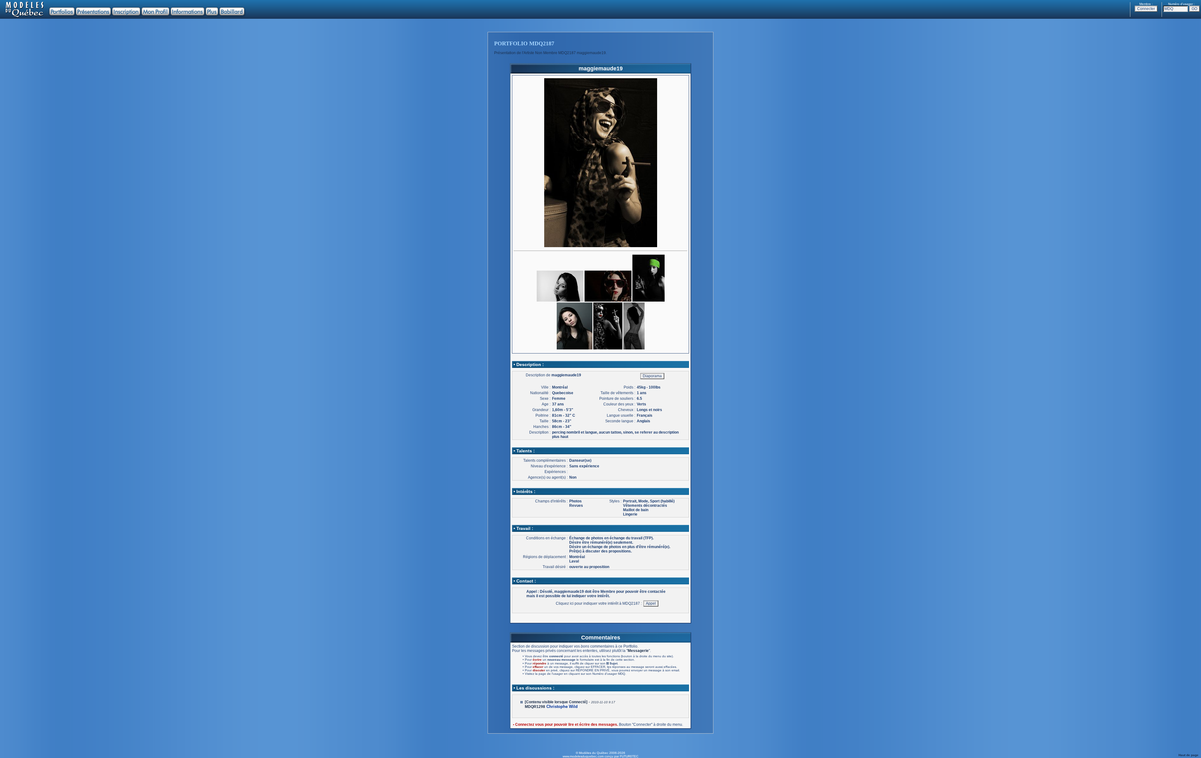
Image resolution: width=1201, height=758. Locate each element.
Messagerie (638, 651)
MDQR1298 (535, 707)
